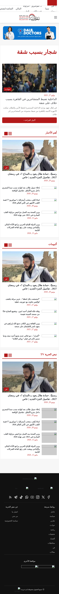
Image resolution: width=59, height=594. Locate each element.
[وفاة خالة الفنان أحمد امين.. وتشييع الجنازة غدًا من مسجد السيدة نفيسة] (49, 315)
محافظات (51, 543)
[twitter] (43, 497)
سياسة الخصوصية (11, 521)
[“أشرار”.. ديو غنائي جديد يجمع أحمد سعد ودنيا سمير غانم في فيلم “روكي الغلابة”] (49, 339)
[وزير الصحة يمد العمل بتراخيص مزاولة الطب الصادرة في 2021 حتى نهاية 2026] (49, 216)
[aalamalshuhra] (46, 573)
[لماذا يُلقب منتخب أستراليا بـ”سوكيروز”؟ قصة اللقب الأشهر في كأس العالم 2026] (49, 204)
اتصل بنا (15, 512)
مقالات (52, 552)
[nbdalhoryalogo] (29, 480)
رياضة (52, 530)
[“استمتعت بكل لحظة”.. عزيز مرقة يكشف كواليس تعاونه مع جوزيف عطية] (49, 303)
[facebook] (48, 497)
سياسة (52, 516)
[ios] (17, 489)
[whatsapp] (26, 497)
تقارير (52, 521)
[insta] (37, 497)
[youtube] (32, 497)
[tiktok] (21, 497)
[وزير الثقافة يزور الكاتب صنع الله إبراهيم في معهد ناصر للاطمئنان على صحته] (49, 327)
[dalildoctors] (29, 573)
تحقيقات (52, 534)
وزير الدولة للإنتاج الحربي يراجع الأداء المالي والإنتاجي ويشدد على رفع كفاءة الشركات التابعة (22, 227)
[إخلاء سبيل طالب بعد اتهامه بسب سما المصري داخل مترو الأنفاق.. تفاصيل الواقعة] (49, 191)
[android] (42, 489)
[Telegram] (15, 497)
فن (54, 548)
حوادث (52, 525)
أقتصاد (52, 539)
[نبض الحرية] (29, 17)
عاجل (53, 512)
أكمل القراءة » (29, 120)
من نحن (15, 516)
